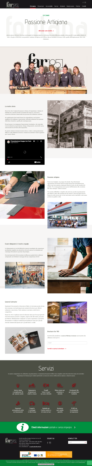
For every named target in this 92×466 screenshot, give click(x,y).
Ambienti (62, 6)
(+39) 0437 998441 (25, 443)
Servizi (56, 6)
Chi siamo (33, 6)
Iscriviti (85, 442)
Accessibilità (49, 6)
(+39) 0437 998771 (35, 443)
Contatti (84, 6)
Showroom (40, 6)
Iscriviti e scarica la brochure (55, 348)
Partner (78, 6)
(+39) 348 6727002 (25, 445)
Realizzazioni (70, 6)
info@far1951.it (37, 446)
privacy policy (82, 462)
